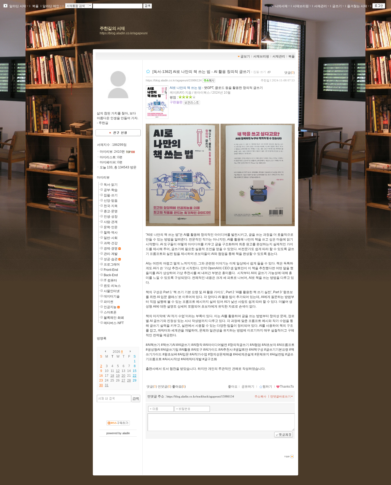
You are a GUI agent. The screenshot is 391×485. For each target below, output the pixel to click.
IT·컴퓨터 (110, 280)
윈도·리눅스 (112, 286)
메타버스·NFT (114, 323)
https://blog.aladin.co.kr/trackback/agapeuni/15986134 (200, 396)
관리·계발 (111, 254)
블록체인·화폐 (114, 318)
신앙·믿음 (111, 200)
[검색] (135, 398)
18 (112, 376)
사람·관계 (111, 222)
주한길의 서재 (112, 28)
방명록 (101, 338)
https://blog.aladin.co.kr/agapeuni (124, 33)
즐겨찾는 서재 (357, 6)
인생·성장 (111, 216)
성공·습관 (111, 259)
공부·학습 (111, 190)
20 (123, 376)
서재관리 (320, 6)
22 (134, 376)
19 (118, 376)
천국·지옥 (111, 206)
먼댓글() (164, 386)
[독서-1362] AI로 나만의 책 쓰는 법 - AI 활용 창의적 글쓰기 (201, 71)
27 (123, 380)
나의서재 (281, 6)
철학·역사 (111, 232)
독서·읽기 (111, 184)
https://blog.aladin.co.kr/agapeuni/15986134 (174, 80)
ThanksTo (287, 386)
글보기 (245, 56)
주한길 (265, 80)
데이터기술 (112, 296)
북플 (35, 6)
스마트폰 (110, 312)
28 (129, 380)
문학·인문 (111, 227)
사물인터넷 (112, 291)
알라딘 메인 (51, 6)
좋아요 (233, 386)
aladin (126, 433)
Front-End (111, 270)
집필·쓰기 (111, 195)
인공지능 (110, 307)
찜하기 (267, 386)
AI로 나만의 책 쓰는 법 (185, 88)
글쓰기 (337, 6)
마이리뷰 (103, 177)
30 (101, 385)
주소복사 (260, 396)
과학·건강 (111, 243)
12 (118, 371)
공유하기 (248, 386)
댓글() (289, 72)
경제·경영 (111, 248)
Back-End (111, 275)
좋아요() (179, 386)
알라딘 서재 (17, 6)
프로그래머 (112, 264)
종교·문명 (111, 211)
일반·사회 (111, 238)
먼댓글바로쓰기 (280, 396)
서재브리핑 (301, 6)
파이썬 (108, 302)
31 (107, 385)
